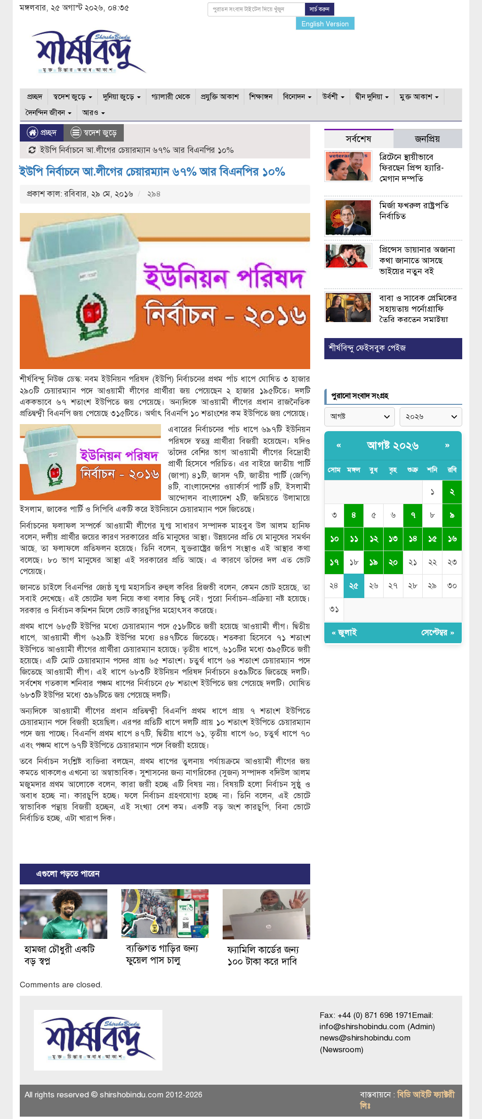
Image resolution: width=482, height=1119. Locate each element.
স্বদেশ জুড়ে (70, 97)
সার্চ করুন (319, 9)
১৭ (334, 562)
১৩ (393, 539)
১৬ (452, 539)
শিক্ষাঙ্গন (261, 97)
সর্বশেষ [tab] (358, 139)
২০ (393, 562)
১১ (354, 539)
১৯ (373, 562)
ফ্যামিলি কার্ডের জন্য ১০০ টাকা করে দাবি (263, 956)
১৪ (413, 539)
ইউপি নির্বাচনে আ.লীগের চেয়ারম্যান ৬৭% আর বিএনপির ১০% (152, 172)
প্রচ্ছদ (33, 97)
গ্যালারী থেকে (171, 97)
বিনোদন (295, 97)
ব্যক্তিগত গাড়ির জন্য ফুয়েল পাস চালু (162, 954)
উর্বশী (331, 97)
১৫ (432, 539)
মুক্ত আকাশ (417, 97)
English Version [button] (325, 24)
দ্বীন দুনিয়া (369, 97)
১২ (374, 539)
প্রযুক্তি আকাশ (220, 97)
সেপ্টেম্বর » (438, 633)
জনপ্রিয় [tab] (427, 139)
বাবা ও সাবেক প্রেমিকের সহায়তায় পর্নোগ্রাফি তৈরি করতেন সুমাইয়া (418, 309)
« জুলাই (344, 633)
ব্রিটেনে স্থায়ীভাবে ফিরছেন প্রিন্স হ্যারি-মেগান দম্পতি (411, 168)
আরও (91, 113)
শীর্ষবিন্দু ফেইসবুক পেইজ (367, 348)
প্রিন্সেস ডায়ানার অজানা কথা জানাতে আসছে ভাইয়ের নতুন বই (417, 260)
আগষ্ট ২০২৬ (393, 445)
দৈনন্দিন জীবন (46, 113)
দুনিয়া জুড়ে (119, 97)
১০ (334, 539)
